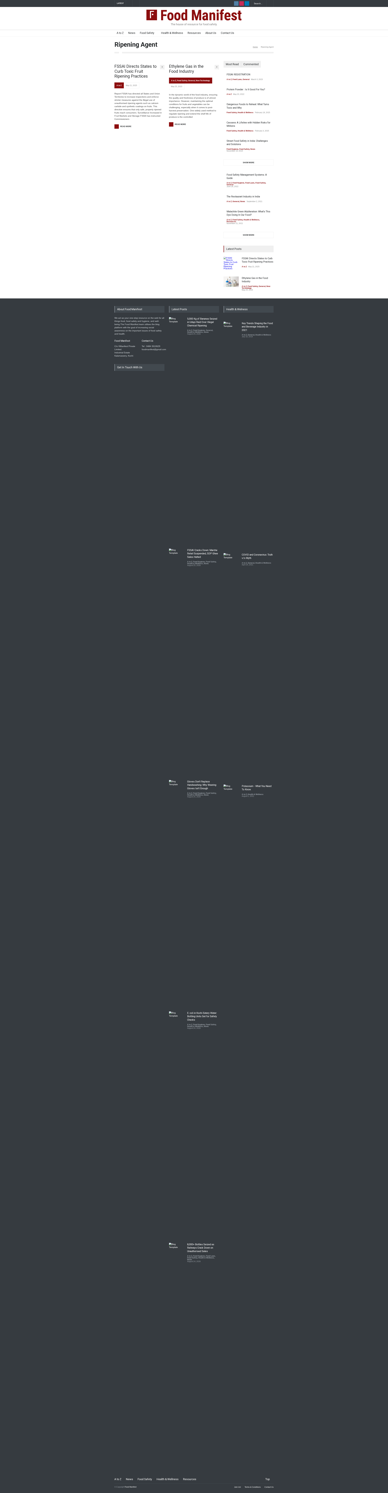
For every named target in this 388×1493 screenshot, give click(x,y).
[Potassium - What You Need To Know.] (231, 898)
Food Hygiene (232, 149)
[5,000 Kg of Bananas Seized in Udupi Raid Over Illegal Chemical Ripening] (176, 430)
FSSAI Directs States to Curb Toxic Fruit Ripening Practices (135, 71)
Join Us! (237, 1487)
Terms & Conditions (253, 1487)
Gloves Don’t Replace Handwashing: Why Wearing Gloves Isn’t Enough (201, 785)
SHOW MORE (248, 163)
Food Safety (147, 32)
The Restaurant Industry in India (243, 196)
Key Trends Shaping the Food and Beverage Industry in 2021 (257, 327)
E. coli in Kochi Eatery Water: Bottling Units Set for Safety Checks (202, 1016)
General (191, 81)
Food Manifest (199, 15)
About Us (210, 32)
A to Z (120, 32)
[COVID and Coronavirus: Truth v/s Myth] (231, 666)
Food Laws (237, 79)
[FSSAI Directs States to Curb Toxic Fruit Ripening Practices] (231, 264)
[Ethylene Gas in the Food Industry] (231, 281)
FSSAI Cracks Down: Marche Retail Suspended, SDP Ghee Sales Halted (202, 553)
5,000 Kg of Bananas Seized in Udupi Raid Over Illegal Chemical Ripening (202, 322)
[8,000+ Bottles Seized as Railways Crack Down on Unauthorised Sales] (176, 1356)
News (131, 32)
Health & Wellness (172, 32)
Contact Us (227, 32)
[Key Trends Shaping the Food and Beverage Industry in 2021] (231, 435)
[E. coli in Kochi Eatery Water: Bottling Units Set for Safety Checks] (176, 1124)
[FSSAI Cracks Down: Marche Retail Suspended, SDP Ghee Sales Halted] (176, 662)
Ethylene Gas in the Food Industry (186, 69)
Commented (251, 64)
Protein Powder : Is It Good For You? (246, 89)
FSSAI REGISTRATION (238, 74)
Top (267, 1479)
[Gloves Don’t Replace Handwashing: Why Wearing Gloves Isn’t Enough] (176, 893)
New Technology (203, 81)
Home (255, 47)
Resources (194, 32)
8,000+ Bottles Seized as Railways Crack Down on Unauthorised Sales (200, 1248)
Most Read (232, 64)
